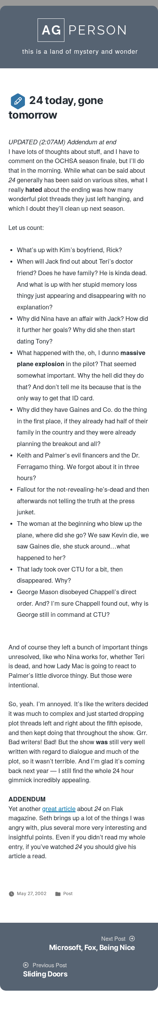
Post (67, 893)
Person (85, 30)
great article (59, 809)
